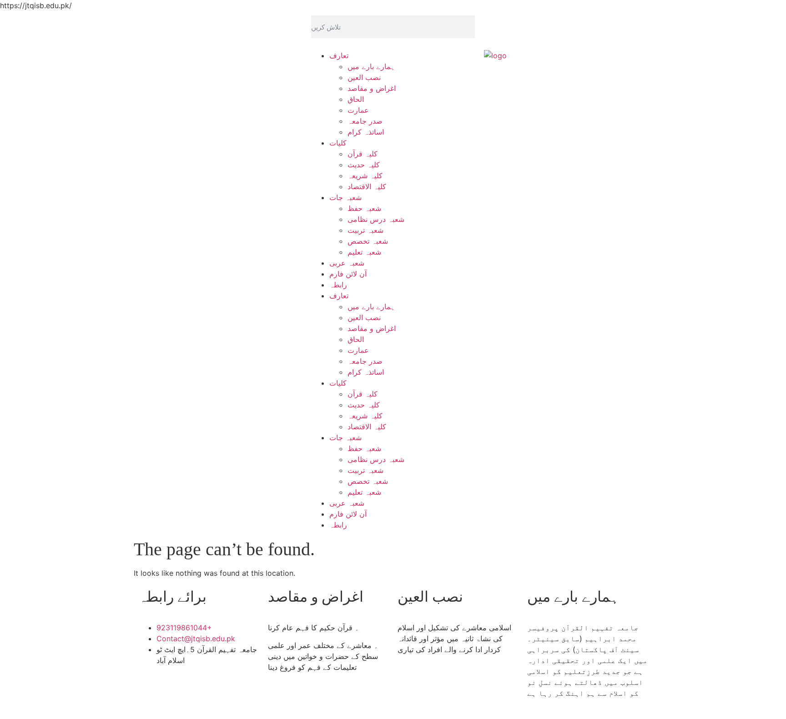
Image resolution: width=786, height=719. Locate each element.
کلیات (338, 142)
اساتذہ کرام (366, 131)
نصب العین (364, 77)
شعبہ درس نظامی (376, 219)
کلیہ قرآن (363, 153)
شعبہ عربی (346, 262)
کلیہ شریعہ (365, 175)
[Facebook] (495, 26)
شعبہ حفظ (364, 208)
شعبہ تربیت (365, 230)
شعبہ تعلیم (364, 251)
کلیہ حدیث (364, 164)
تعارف (338, 55)
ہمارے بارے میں (371, 66)
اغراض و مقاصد (372, 88)
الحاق (356, 99)
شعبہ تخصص (368, 241)
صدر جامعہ (365, 121)
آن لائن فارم (348, 273)
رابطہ (338, 284)
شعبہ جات (345, 197)
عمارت (358, 110)
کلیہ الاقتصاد (367, 186)
